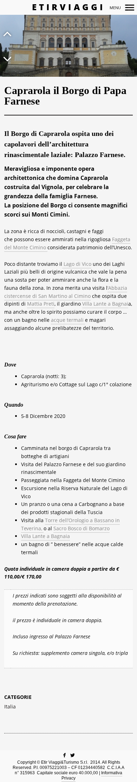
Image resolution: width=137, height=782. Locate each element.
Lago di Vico (76, 264)
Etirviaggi (68, 7)
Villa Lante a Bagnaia (45, 536)
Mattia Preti (40, 303)
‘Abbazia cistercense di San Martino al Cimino (65, 291)
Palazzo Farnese (99, 154)
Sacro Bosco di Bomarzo (81, 528)
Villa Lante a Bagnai (105, 303)
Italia (10, 707)
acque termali (68, 320)
